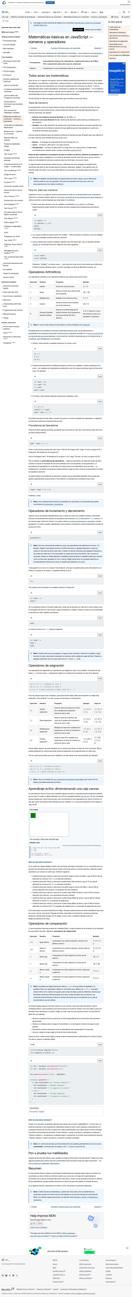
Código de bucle (9, 174)
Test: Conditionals (10, 171)
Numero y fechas (80, 1197)
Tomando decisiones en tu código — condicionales (13, 165)
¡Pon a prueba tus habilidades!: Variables (11, 111)
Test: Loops (8, 178)
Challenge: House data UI (13, 244)
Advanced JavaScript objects (10, 287)
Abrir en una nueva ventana (39, 862)
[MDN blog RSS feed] (17, 1275)
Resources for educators (12, 337)
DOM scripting (9, 222)
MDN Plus (56, 1278)
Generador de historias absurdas (12, 159)
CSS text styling (8, 71)
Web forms (7, 300)
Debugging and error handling (11, 252)
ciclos (64, 545)
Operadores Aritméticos (117, 33)
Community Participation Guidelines (72, 1289)
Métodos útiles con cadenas (10, 139)
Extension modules (9, 282)
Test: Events (8, 208)
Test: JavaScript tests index (13, 257)
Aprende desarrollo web (11, 27)
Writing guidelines (85, 1271)
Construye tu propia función (14, 186)
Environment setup (9, 41)
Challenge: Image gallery (13, 226)
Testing (5, 318)
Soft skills (6, 52)
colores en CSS (75, 150)
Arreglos (7, 150)
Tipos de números (38, 102)
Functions (7, 182)
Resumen (112, 58)
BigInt (80, 179)
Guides (108, 1271)
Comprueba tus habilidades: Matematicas (13, 126)
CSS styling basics (9, 67)
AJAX (6, 232)
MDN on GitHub (84, 1278)
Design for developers (11, 273)
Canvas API (85, 796)
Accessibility (7, 269)
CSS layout (7, 75)
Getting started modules (11, 37)
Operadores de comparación (119, 52)
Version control (8, 277)
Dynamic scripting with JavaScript (11, 80)
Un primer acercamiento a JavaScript (13, 90)
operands (86, 325)
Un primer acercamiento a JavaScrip (81, 521)
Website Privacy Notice (24, 1289)
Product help (57, 1282)
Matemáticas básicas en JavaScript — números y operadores (12, 119)
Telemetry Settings (43, 1289)
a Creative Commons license (85, 1293)
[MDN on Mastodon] (13, 1275)
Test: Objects (8, 218)
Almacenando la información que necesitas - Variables (14, 104)
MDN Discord (84, 1275)
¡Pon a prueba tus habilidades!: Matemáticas (44, 1163)
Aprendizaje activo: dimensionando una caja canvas (117, 46)
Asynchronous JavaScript (12, 296)
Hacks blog (110, 1282)
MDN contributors (68, 1233)
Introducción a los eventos (13, 200)
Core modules (7, 57)
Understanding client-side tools (12, 305)
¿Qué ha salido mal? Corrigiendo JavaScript (12, 96)
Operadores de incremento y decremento (119, 37)
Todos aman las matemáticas (115, 28)
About (5, 333)
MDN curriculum (8, 32)
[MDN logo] (6, 1260)
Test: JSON (8, 240)
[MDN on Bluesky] (6, 1275)
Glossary (109, 1278)
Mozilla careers (58, 1271)
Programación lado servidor (13, 310)
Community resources (87, 1268)
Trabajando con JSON (12, 236)
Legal (55, 1289)
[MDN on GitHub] (3, 1275)
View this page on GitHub (39, 1236)
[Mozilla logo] (8, 1289)
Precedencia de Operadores (43, 425)
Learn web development (114, 1268)
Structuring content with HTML (11, 62)
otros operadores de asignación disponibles (68, 779)
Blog (101, 12)
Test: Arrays (8, 154)
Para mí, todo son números (43, 190)
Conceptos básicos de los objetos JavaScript (13, 213)
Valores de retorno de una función (13, 191)
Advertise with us (59, 1275)
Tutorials (109, 1275)
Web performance (9, 314)
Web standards (8, 49)
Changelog (7, 343)
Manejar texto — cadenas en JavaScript (13, 132)
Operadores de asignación (118, 41)
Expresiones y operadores (53, 504)
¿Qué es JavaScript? (11, 85)
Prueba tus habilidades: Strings (12, 145)
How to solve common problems (11, 328)
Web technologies (112, 1264)
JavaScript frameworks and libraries (12, 264)
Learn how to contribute (38, 1227)
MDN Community (85, 1264)
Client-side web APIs (10, 292)
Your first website (9, 45)
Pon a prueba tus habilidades (119, 55)
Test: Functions (9, 196)
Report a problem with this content (63, 1236)
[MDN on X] (10, 1275)
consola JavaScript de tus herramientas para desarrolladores (80, 197)
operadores (97, 53)
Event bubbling (9, 204)
